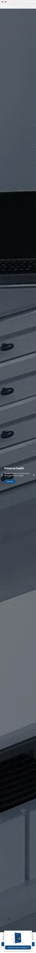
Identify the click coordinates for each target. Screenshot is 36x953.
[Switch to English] (2, 2)
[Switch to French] (5, 2)
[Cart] (35, 1)
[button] (32, 2)
